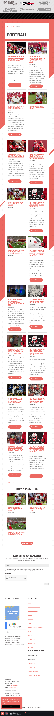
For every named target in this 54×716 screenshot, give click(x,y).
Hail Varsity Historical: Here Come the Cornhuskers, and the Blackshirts (37, 204)
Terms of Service (32, 643)
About (29, 603)
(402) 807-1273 (12, 687)
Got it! (11, 706)
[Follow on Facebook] (6, 603)
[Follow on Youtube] (19, 603)
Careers (30, 635)
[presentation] (16, 578)
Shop (29, 631)
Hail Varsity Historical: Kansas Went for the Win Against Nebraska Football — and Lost (16, 448)
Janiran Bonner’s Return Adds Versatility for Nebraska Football (16, 156)
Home (8, 26)
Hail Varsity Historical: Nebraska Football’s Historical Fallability (37, 301)
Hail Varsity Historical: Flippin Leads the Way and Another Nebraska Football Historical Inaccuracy (37, 253)
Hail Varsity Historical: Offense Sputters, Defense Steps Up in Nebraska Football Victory (37, 352)
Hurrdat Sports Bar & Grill (34, 675)
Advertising (31, 619)
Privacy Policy (31, 639)
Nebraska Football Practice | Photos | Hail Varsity (37, 108)
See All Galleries (27, 543)
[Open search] (46, 16)
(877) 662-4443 (14, 685)
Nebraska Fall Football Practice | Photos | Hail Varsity (16, 204)
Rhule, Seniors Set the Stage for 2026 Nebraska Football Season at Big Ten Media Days (16, 302)
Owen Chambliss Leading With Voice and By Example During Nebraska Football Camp (37, 59)
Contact (30, 615)
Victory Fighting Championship (35, 627)
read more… (14, 85)
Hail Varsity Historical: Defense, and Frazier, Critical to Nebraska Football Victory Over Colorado (37, 449)
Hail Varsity (13, 26)
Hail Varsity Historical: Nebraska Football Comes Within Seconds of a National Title (16, 351)
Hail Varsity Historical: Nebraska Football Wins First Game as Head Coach (16, 108)
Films (29, 623)
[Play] (2, 713)
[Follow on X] (10, 603)
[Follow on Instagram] (13, 603)
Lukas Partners (31, 663)
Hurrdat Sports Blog (33, 611)
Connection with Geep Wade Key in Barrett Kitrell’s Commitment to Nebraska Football (16, 400)
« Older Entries (10, 482)
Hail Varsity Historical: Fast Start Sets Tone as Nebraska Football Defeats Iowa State (37, 400)
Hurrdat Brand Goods (33, 671)
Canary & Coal (31, 667)
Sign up (46, 583)
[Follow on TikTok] (16, 603)
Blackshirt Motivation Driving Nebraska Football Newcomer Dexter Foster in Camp (37, 156)
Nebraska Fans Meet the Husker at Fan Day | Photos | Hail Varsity (16, 252)
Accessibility (31, 647)
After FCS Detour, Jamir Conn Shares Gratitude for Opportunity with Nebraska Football (16, 58)
